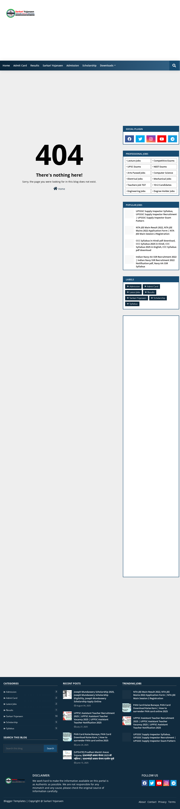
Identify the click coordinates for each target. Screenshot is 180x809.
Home (6, 65)
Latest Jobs (135, 292)
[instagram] (150, 138)
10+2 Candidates (162, 184)
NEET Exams (160, 166)
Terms (172, 802)
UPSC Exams (134, 166)
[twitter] (140, 138)
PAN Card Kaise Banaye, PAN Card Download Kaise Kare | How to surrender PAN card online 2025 (92, 737)
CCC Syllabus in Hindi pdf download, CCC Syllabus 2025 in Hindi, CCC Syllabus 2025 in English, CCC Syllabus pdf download (156, 245)
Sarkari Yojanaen (53, 65)
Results (34, 65)
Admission (72, 65)
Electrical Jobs (135, 178)
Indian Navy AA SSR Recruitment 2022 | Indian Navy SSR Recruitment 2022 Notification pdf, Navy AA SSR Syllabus (156, 261)
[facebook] (129, 138)
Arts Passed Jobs (136, 172)
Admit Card (20, 65)
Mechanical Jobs (162, 178)
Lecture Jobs (134, 160)
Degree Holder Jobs (164, 191)
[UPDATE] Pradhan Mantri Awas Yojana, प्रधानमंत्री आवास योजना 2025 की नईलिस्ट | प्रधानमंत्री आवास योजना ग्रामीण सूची (94, 755)
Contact (151, 802)
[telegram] (172, 138)
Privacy (162, 802)
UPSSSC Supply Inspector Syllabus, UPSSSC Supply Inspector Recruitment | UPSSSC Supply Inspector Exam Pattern (156, 215)
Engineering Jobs (136, 191)
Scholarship (89, 65)
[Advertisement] (117, 29)
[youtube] (161, 138)
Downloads (106, 65)
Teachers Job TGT (136, 184)
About (142, 802)
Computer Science (163, 172)
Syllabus (134, 303)
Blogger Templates (15, 801)
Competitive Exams (164, 160)
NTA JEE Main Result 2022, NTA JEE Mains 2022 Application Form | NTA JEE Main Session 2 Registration (155, 230)
